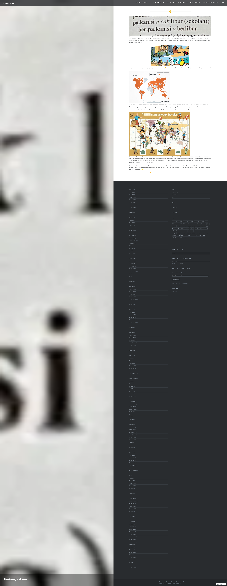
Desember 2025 (132, 202)
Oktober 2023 (132, 268)
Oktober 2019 (132, 375)
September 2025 (132, 210)
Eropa (154, 2)
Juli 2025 (131, 215)
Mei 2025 (131, 220)
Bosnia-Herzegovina (196, 226)
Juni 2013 (131, 511)
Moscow (183, 233)
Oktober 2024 (132, 238)
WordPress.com (178, 583)
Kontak (223, 2)
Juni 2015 (131, 488)
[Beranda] (157, 581)
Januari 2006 (132, 559)
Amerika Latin (170, 2)
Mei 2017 (131, 450)
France (187, 228)
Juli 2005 (131, 562)
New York (198, 233)
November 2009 (132, 536)
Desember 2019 (132, 370)
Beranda (138, 2)
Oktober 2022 (132, 296)
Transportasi (174, 207)
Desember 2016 (132, 462)
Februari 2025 (132, 227)
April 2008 (131, 549)
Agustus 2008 (132, 544)
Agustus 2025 (132, 212)
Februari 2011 (132, 526)
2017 (195, 221)
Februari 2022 (132, 314)
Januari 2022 (132, 317)
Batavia (178, 226)
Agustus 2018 (132, 411)
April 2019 (131, 391)
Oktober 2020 (132, 345)
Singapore (174, 235)
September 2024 (132, 240)
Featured (182, 228)
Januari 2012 (132, 519)
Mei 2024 (131, 250)
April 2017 (131, 452)
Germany (192, 228)
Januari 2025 (132, 230)
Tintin (200, 235)
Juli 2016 (131, 475)
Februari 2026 (132, 197)
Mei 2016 (131, 478)
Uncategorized (175, 210)
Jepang (185, 230)
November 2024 (132, 235)
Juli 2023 (131, 276)
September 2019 (132, 378)
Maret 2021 (131, 332)
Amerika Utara (161, 2)
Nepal (188, 233)
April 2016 (131, 480)
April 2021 (131, 330)
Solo (179, 235)
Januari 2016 (132, 485)
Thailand (195, 235)
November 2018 (132, 404)
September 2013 (132, 508)
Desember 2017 (132, 432)
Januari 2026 (132, 199)
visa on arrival (189, 237)
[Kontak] (183, 581)
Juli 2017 (131, 444)
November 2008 (132, 542)
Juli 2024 (131, 245)
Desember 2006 (132, 557)
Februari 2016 (132, 483)
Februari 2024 (132, 258)
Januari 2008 (132, 552)
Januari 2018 (132, 429)
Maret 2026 (131, 194)
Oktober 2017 (132, 437)
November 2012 (132, 516)
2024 (181, 223)
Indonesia (145, 2)
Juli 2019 (131, 383)
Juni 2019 (131, 386)
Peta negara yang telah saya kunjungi (177, 69)
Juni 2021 (131, 324)
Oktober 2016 (132, 467)
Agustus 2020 (132, 350)
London (207, 230)
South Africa (183, 235)
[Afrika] (171, 581)
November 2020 (132, 342)
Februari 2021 (132, 335)
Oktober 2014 (132, 498)
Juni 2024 (131, 248)
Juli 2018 (131, 414)
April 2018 (131, 422)
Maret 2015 (131, 493)
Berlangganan (176, 279)
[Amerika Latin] (169, 581)
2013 (181, 221)
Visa (184, 237)
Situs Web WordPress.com (164, 583)
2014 (184, 221)
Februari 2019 (132, 396)
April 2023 (131, 284)
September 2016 (132, 470)
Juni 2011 (131, 524)
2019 (203, 221)
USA (181, 237)
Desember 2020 (132, 340)
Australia (174, 226)
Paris (203, 233)
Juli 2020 (131, 353)
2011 (177, 221)
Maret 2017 (131, 455)
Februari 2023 (132, 289)
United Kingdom (175, 237)
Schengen (207, 233)
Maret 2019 (131, 393)
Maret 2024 (131, 255)
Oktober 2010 (132, 529)
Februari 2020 (132, 365)
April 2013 (131, 513)
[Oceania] (174, 581)
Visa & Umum (189, 2)
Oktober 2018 (132, 406)
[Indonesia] (159, 581)
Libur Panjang (202, 230)
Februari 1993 (132, 565)
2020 (206, 221)
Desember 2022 (132, 294)
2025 (184, 223)
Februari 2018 (132, 427)
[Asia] (161, 581)
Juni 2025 (131, 217)
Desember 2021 (132, 319)
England (173, 228)
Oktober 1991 (132, 567)
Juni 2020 (131, 355)
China (203, 226)
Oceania (182, 2)
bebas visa (184, 226)
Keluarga (196, 230)
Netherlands (192, 233)
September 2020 (132, 347)
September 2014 (132, 501)
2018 (199, 221)
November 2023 (132, 266)
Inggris (206, 228)
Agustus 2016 (132, 473)
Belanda (189, 226)
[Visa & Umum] (176, 581)
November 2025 (132, 204)
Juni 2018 (131, 416)
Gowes (196, 228)
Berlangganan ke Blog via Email (181, 268)
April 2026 (131, 192)
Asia (150, 2)
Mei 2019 (131, 388)
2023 (177, 223)
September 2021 (132, 322)
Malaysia (174, 233)
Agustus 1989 (132, 570)
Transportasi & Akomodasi (201, 2)
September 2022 (132, 299)
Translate (181, 263)
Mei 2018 (131, 419)
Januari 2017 (132, 460)
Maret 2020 (131, 363)
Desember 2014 (132, 496)
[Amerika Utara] (166, 581)
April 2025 (131, 222)
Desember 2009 (132, 534)
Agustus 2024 (132, 243)
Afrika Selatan (189, 223)
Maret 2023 (131, 286)
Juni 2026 (131, 189)
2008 (173, 221)
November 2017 (132, 434)
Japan (181, 230)
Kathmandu (190, 230)
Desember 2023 (132, 263)
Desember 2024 (132, 232)
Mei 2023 (131, 281)
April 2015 (131, 490)
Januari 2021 (132, 337)
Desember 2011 (132, 521)
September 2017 (132, 439)
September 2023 (132, 271)
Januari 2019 (132, 399)
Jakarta (177, 230)
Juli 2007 (131, 554)
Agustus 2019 (132, 381)
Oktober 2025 (132, 207)
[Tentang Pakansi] (181, 581)
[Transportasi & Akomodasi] (178, 581)
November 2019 (132, 373)
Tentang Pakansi (214, 2)
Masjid (178, 233)
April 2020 (131, 360)
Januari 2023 (132, 291)
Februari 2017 (132, 457)
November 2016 (132, 465)
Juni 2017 (131, 447)
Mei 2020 (131, 358)
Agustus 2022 (132, 301)
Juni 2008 (131, 547)
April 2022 (131, 309)
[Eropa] (164, 581)
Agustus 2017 (132, 442)
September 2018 (132, 409)
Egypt (207, 226)
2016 (192, 221)
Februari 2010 (132, 531)
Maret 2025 (131, 225)
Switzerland (190, 235)
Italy (173, 230)
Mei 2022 (131, 307)
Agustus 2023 (132, 273)
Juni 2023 (131, 279)
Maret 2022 (131, 312)
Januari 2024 (132, 261)
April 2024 (131, 253)
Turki (204, 235)
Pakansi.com (8, 3)
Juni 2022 (131, 304)
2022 (173, 223)
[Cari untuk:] (191, 253)
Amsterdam (203, 223)
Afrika (177, 2)
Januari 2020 (132, 368)
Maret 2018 (131, 424)
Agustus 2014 (132, 503)
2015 (188, 221)
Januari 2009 (132, 539)
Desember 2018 (132, 401)
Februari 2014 (132, 506)
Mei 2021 (131, 327)
